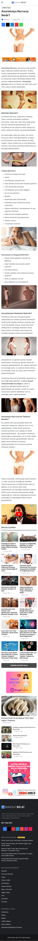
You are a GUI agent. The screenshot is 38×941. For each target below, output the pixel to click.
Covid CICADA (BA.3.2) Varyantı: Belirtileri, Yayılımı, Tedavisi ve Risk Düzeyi (28, 655)
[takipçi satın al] (19, 59)
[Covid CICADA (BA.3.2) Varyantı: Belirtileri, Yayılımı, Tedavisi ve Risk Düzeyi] (28, 646)
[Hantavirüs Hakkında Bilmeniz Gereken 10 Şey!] (9, 580)
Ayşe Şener (7, 19)
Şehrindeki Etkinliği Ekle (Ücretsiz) (11, 927)
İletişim (3, 915)
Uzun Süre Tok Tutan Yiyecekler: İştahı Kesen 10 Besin (9, 632)
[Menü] (2, 3)
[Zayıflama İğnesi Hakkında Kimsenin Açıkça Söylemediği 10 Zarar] (9, 559)
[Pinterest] (17, 25)
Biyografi (4, 871)
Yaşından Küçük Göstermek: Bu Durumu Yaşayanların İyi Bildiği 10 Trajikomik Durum (28, 568)
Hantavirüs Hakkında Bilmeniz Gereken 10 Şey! (8, 589)
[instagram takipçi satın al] (19, 792)
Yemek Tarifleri (5, 880)
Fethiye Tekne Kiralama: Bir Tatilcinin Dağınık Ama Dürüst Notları (16, 844)
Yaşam (3, 877)
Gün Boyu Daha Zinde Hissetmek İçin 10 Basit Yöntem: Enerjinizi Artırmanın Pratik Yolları (9, 655)
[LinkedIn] (12, 25)
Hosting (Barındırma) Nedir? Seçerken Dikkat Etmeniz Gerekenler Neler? (14, 859)
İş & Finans (4, 898)
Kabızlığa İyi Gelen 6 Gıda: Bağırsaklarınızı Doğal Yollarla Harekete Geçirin (9, 546)
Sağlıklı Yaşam (6, 7)
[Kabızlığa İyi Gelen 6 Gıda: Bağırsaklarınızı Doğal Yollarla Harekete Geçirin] (9, 537)
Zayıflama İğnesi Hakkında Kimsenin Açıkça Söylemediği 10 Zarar (9, 568)
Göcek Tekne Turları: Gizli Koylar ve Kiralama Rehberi (17, 840)
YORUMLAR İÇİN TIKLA (19, 665)
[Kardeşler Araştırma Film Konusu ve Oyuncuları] (6, 729)
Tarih (2, 895)
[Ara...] (36, 3)
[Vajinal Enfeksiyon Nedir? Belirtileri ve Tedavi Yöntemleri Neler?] (28, 580)
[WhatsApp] (21, 25)
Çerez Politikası (6, 924)
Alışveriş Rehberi (6, 886)
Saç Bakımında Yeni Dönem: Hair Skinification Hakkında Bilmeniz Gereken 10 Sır (9, 611)
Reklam (3, 918)
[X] (8, 25)
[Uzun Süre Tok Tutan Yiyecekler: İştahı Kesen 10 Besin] (9, 624)
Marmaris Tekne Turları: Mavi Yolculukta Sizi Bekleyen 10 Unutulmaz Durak (14, 849)
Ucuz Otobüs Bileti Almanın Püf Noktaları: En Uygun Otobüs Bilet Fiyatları (16, 854)
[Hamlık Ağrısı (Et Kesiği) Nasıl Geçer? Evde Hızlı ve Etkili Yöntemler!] (28, 602)
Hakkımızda (4, 912)
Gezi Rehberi (5, 883)
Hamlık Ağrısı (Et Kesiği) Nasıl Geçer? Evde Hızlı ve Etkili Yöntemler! (27, 611)
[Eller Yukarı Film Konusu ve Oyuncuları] (6, 746)
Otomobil (4, 901)
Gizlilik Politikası (6, 921)
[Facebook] (3, 25)
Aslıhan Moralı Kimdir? (20, 735)
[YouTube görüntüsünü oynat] (19, 514)
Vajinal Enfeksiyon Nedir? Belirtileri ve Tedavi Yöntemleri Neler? (26, 589)
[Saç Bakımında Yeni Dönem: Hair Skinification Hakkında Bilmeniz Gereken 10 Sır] (9, 602)
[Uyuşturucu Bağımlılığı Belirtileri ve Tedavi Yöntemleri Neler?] (28, 537)
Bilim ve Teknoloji (6, 889)
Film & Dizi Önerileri (7, 874)
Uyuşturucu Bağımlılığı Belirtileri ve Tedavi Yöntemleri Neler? (28, 545)
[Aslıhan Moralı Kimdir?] (6, 738)
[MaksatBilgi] (19, 2)
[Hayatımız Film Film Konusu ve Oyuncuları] (6, 754)
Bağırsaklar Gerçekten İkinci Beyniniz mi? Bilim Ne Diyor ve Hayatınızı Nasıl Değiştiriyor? (28, 633)
